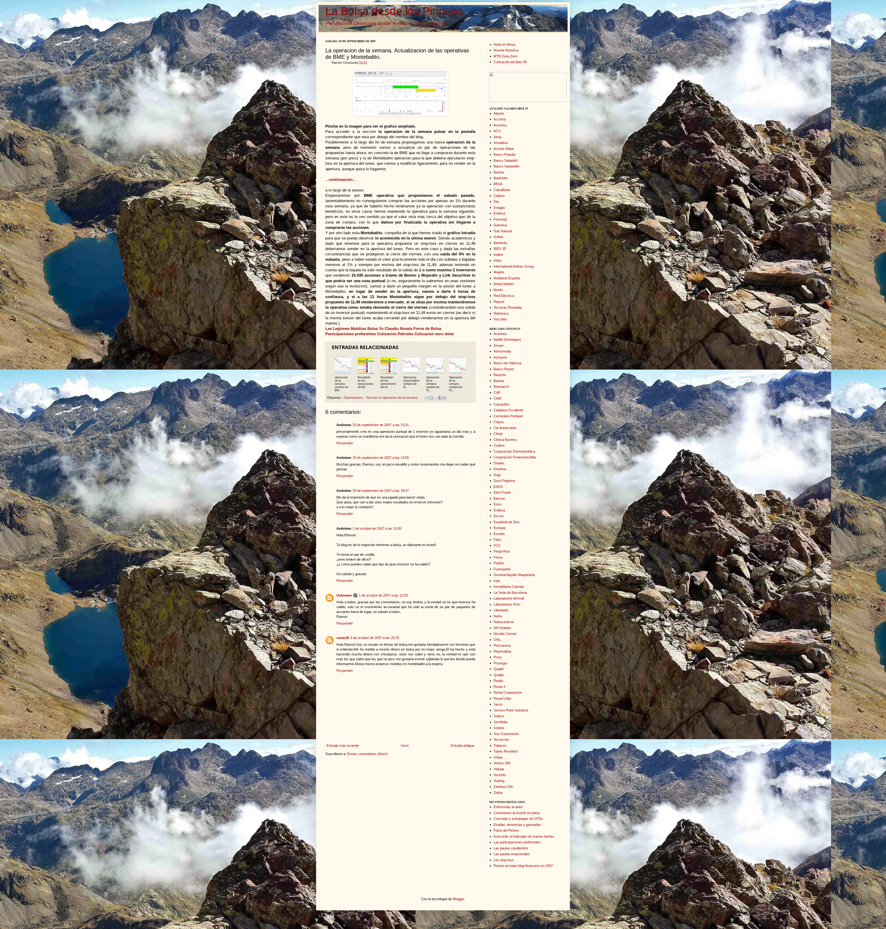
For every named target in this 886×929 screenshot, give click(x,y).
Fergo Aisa (502, 551)
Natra (498, 616)
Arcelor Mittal (503, 149)
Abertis (499, 113)
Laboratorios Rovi (507, 604)
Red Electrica (504, 296)
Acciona (500, 119)
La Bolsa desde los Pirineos (394, 11)
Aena (497, 137)
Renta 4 (499, 687)
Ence (497, 504)
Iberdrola (500, 243)
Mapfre (499, 272)
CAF (497, 392)
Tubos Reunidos (506, 751)
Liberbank (501, 610)
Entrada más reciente (342, 745)
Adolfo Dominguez (507, 339)
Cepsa (498, 422)
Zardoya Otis (503, 787)
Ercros (499, 516)
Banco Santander (507, 166)
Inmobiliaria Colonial (509, 586)
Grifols (498, 237)
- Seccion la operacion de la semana (391, 397)
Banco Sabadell (505, 160)
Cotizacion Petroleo (395, 334)
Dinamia (500, 469)
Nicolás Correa (505, 634)
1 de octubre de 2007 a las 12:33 (383, 595)
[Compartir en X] (435, 397)
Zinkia (498, 793)
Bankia (499, 172)
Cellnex (499, 196)
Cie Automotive (505, 428)
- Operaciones (352, 397)
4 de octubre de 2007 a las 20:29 (374, 638)
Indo (497, 581)
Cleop (498, 434)
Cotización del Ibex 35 (510, 62)
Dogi (497, 475)
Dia (496, 201)
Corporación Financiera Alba (515, 457)
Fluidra (499, 563)
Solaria (499, 728)
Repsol (499, 302)
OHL (497, 640)
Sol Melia (500, 722)
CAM (497, 398)
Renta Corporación (508, 692)
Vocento (500, 775)
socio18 (342, 638)
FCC (497, 545)
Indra (497, 260)
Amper (499, 345)
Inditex (498, 255)
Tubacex (500, 745)
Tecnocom (501, 739)
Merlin (498, 290)
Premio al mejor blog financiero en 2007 (523, 866)
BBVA (498, 184)
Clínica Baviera (505, 440)
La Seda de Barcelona (510, 592)
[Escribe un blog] (431, 397)
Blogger (458, 899)
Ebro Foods (502, 492)
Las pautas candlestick (511, 848)
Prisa (497, 657)
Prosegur (500, 663)
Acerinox (500, 125)
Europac (500, 528)
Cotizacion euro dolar (434, 334)
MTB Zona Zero (505, 56)
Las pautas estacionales (512, 854)
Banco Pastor (504, 369)
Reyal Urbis (502, 698)
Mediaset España (507, 278)
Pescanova (502, 645)
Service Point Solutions (511, 710)
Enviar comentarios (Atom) (367, 754)
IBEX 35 (500, 249)
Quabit (498, 669)
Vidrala (499, 769)
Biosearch (501, 386)
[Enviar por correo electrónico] (427, 397)
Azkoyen (500, 357)
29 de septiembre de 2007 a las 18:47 (381, 491)
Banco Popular (505, 154)
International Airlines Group (514, 266)
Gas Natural (503, 231)
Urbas (498, 757)
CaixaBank (502, 190)
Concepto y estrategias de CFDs (518, 819)
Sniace (499, 716)
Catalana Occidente (508, 410)
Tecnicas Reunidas (508, 307)
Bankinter (501, 178)
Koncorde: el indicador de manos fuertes (524, 836)
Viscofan (500, 319)
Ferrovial (500, 219)
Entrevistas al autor (508, 807)
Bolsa (372, 328)
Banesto (500, 375)
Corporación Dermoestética (514, 451)
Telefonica (501, 313)
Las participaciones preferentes (517, 842)
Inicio (405, 745)
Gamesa (500, 225)
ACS (497, 131)
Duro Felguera (504, 481)
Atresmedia (502, 351)
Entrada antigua (462, 745)
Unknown (344, 595)
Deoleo (499, 463)
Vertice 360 (502, 763)
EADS (498, 487)
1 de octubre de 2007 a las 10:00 (377, 528)
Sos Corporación (506, 734)
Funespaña (502, 569)
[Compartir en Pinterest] (444, 397)
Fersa (498, 557)
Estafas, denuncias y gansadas (517, 825)
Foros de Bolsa (427, 328)
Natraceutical (503, 622)
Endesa (499, 213)
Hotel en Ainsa (504, 44)
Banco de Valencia (507, 363)
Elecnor (499, 498)
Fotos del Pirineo (506, 830)
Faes (497, 539)
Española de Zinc (507, 522)
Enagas (499, 207)
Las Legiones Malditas (345, 328)
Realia (498, 681)
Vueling (499, 781)
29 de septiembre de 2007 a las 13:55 (381, 458)
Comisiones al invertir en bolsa (517, 813)
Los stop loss (504, 860)
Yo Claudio (389, 328)
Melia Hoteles (504, 284)
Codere (499, 445)
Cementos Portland (508, 416)
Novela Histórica (506, 50)
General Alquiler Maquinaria (514, 575)
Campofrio (501, 404)
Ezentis (499, 534)
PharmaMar (503, 651)
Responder (344, 443)
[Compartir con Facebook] (440, 397)
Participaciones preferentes (350, 334)
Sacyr (498, 704)
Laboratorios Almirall (509, 598)
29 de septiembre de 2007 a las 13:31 (381, 425)
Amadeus (501, 143)
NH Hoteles (502, 628)
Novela (406, 328)
